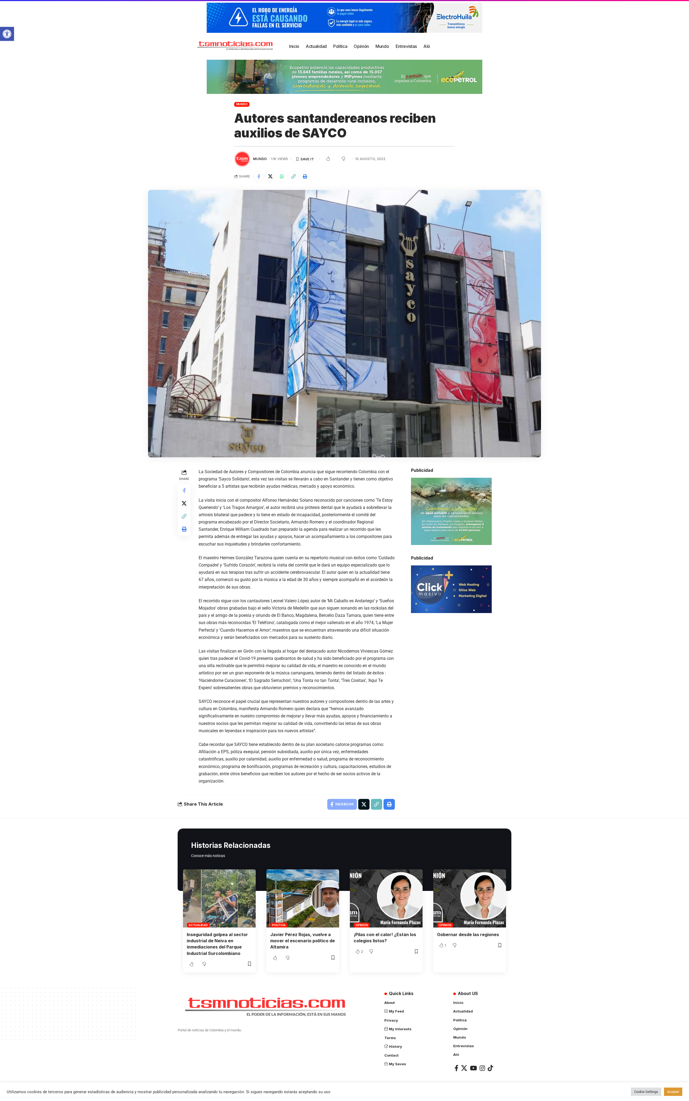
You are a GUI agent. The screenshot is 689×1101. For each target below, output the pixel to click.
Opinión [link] (362, 925)
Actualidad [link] (198, 925)
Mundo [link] (242, 104)
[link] (7, 34)
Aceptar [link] (673, 1092)
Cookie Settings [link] (646, 1092)
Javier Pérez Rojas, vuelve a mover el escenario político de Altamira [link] (302, 941)
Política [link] (279, 925)
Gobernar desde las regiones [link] (468, 934)
